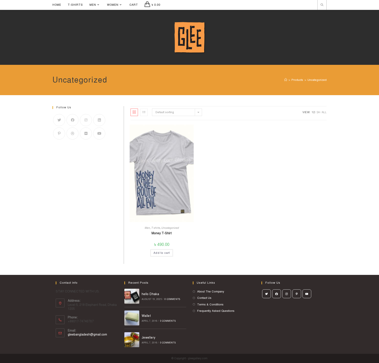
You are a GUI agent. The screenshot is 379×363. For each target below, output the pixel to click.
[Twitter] (59, 120)
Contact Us (204, 298)
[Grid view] (134, 112)
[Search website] (322, 5)
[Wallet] (131, 317)
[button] (311, 111)
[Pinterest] (59, 133)
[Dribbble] (72, 133)
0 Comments (172, 299)
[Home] (285, 80)
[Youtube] (99, 133)
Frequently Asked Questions (215, 311)
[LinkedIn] (99, 120)
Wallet (146, 316)
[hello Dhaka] (131, 296)
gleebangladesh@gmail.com (87, 334)
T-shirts (155, 227)
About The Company (210, 291)
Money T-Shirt (162, 233)
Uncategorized (170, 227)
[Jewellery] (131, 339)
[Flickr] (86, 133)
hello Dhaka (150, 294)
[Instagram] (86, 120)
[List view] (144, 112)
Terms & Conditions (210, 304)
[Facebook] (72, 120)
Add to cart (162, 252)
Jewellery (149, 337)
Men (147, 227)
